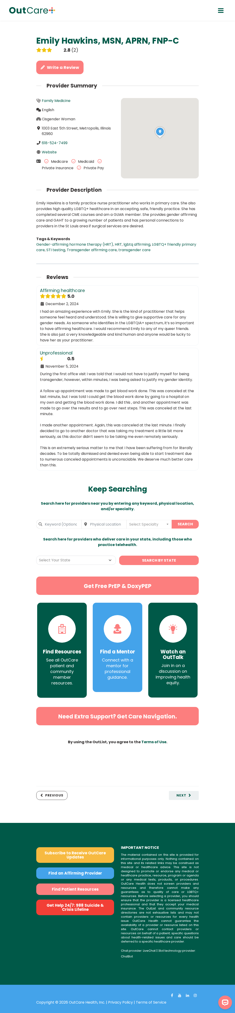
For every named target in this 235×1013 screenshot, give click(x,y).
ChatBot (127, 956)
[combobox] (58, 524)
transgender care (134, 250)
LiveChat (149, 950)
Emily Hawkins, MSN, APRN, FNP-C (107, 41)
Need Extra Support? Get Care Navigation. (117, 716)
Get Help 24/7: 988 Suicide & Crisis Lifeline (75, 907)
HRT (118, 244)
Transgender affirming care (92, 250)
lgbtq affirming (136, 244)
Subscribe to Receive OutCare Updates (75, 855)
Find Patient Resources (75, 889)
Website (49, 152)
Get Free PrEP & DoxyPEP (117, 586)
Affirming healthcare (62, 290)
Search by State (159, 560)
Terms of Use (153, 742)
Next (181, 795)
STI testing (55, 250)
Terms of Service (151, 1002)
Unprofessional (56, 353)
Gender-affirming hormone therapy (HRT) (74, 244)
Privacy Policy (120, 1002)
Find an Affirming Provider (75, 873)
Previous (54, 795)
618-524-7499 (54, 143)
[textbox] (149, 524)
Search (185, 524)
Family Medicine (56, 100)
